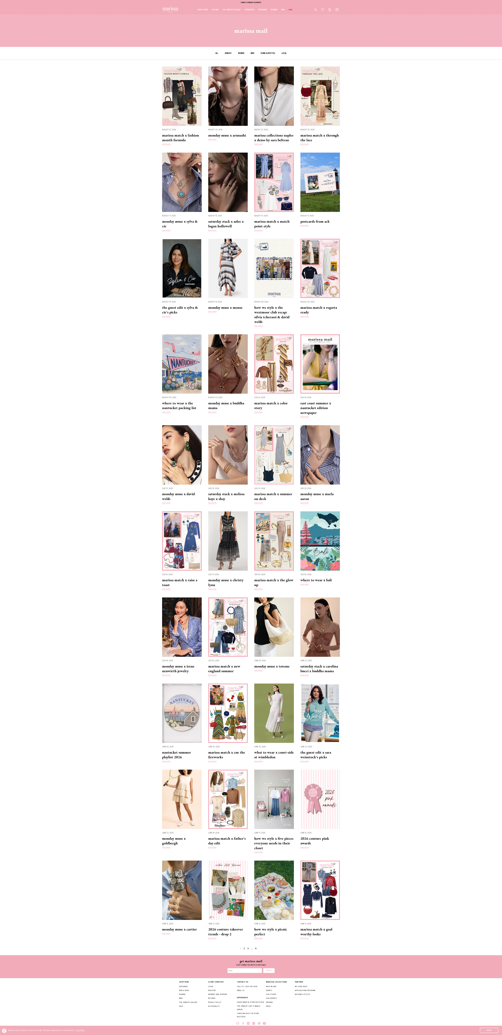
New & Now (184, 990)
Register (212, 990)
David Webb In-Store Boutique (250, 1002)
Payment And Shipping (217, 994)
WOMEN (241, 53)
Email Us (240, 990)
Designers (183, 986)
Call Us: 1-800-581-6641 (247, 986)
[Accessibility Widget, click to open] (4, 1031)
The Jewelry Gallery (188, 1002)
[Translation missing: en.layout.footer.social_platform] (237, 1024)
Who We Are (271, 986)
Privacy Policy (214, 1002)
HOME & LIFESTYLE (268, 53)
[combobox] (312, 9)
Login (210, 986)
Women (182, 994)
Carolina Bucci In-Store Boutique (248, 1015)
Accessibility (214, 1006)
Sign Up (269, 971)
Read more (166, 144)
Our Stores (271, 994)
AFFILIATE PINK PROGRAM (305, 990)
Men (181, 998)
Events (269, 990)
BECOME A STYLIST (302, 994)
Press (268, 1006)
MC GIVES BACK (301, 986)
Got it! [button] (489, 1030)
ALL (216, 53)
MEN (252, 53)
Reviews (269, 1002)
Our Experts (271, 998)
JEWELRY (228, 53)
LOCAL (284, 53)
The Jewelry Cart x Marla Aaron (248, 1007)
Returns (211, 998)
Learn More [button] (80, 1030)
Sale (181, 1006)
